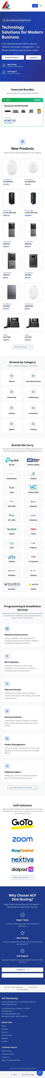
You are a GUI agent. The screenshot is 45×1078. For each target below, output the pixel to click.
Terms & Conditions (23, 989)
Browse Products (11, 57)
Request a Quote (22, 975)
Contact (4, 1041)
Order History (7, 1051)
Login (35, 6)
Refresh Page (29, 1075)
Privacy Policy (33, 987)
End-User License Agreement (14, 987)
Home (4, 1026)
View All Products (21, 347)
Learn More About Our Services (20, 788)
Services (5, 1032)
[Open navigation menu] (41, 5)
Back (15, 1075)
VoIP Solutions (7, 1035)
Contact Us (33, 57)
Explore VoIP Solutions (21, 877)
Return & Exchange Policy (11, 1060)
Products (5, 1029)
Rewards (5, 1038)
